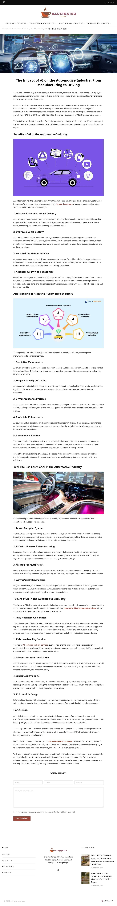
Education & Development (43, 23)
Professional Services (98, 23)
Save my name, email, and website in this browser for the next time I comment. (45, 812)
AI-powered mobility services (35, 645)
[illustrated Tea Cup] (58, 12)
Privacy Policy (8, 866)
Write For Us (7, 860)
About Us (6, 854)
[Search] (105, 2)
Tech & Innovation (57, 29)
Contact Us (6, 872)
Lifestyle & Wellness (15, 23)
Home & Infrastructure (71, 23)
